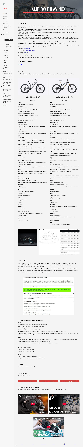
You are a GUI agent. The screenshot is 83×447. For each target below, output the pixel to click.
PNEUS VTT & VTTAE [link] (7, 73)
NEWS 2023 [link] (5, 23)
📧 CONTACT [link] (5, 105)
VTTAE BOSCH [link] (6, 32)
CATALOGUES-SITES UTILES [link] (7, 102)
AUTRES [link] (5, 65)
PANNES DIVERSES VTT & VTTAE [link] (7, 90)
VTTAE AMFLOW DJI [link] (8, 40)
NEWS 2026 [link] (5, 16)
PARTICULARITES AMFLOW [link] (9, 47)
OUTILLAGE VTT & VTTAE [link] (6, 68)
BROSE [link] (5, 60)
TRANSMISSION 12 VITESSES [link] (7, 26)
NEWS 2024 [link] (5, 21)
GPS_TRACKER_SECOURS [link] (8, 93)
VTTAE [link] (4, 29)
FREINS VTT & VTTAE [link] (7, 71)
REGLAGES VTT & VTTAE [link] (6, 86)
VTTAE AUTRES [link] (6, 34)
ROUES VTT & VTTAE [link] (7, 79)
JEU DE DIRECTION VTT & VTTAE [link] (7, 83)
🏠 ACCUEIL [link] (5, 13)
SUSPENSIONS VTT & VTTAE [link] (7, 76)
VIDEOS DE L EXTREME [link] (7, 99)
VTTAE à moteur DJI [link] (8, 37)
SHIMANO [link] (6, 57)
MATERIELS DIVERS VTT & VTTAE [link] (7, 96)
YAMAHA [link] (5, 62)
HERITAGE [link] (6, 50)
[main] (48, 9)
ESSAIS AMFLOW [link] (8, 43)
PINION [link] (5, 52)
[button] (81, 1)
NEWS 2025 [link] (5, 18)
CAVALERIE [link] (6, 55)
